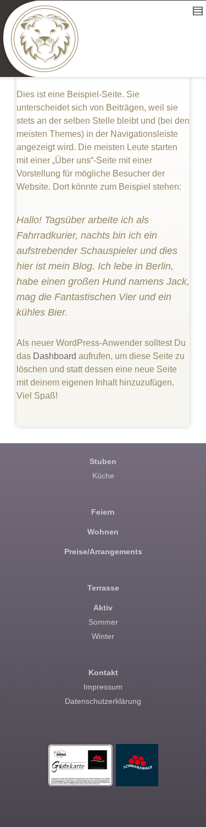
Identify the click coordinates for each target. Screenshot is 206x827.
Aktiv (103, 607)
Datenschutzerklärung (103, 701)
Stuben (103, 461)
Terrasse (103, 587)
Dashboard (54, 356)
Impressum (103, 686)
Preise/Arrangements (103, 551)
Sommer (103, 622)
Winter (103, 636)
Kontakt (103, 672)
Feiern (103, 512)
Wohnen (103, 531)
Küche (103, 475)
